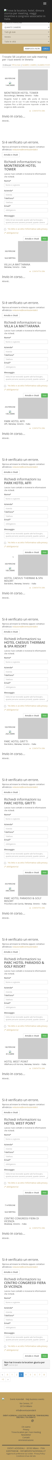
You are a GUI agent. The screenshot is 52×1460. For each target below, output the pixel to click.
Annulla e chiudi (11, 154)
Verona (20, 95)
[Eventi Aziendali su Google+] (19, 1420)
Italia (36, 95)
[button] (24, 1363)
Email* (7, 206)
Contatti (26, 1437)
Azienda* (8, 190)
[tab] (26, 1364)
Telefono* (9, 198)
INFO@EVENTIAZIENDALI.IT (33, 1451)
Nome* (7, 180)
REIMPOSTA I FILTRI (32, 48)
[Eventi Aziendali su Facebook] (24, 1420)
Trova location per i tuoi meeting (26, 1432)
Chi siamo (26, 1426)
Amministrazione (26, 1440)
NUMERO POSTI (44, 65)
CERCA (45, 48)
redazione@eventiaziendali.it (25, 149)
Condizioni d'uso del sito (26, 1456)
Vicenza (8, 1223)
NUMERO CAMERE (29, 65)
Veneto (28, 95)
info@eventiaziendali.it (26, 1410)
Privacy (26, 1429)
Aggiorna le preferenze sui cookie (19, 1453)
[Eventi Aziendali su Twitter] (28, 1420)
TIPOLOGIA (16, 65)
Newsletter (26, 1434)
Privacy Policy (39, 1453)
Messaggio (9, 215)
